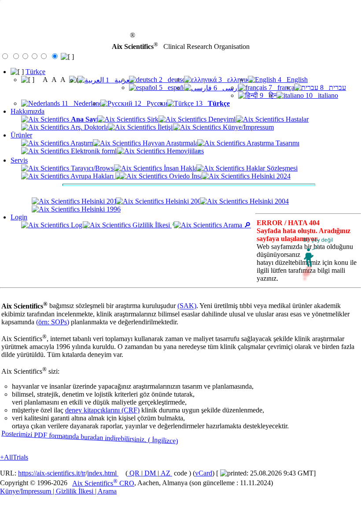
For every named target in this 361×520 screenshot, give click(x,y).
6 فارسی (227, 88)
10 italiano (321, 95)
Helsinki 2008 (184, 201)
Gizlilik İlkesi (151, 225)
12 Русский (152, 103)
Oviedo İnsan (186, 176)
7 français (283, 87)
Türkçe (35, 71)
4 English (292, 79)
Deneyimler (223, 119)
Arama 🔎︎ (236, 225)
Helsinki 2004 (268, 201)
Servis (19, 160)
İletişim (167, 127)
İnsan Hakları (181, 168)
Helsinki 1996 (100, 209)
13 (212, 103)
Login (19, 217)
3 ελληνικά (235, 79)
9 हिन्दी (269, 95)
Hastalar (296, 119)
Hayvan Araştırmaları (171, 143)
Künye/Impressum (247, 127)
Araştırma (83, 143)
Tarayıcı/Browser (94, 168)
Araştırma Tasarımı (272, 143)
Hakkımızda (27, 111)
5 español (173, 87)
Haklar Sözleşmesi (271, 168)
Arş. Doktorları (91, 127)
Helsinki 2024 (270, 176)
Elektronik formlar (95, 151)
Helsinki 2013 (100, 201)
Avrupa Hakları (92, 176)
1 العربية (119, 80)
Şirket (154, 119)
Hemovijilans (184, 151)
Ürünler (21, 135)
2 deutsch (173, 79)
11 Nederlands (82, 103)
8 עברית (332, 87)
